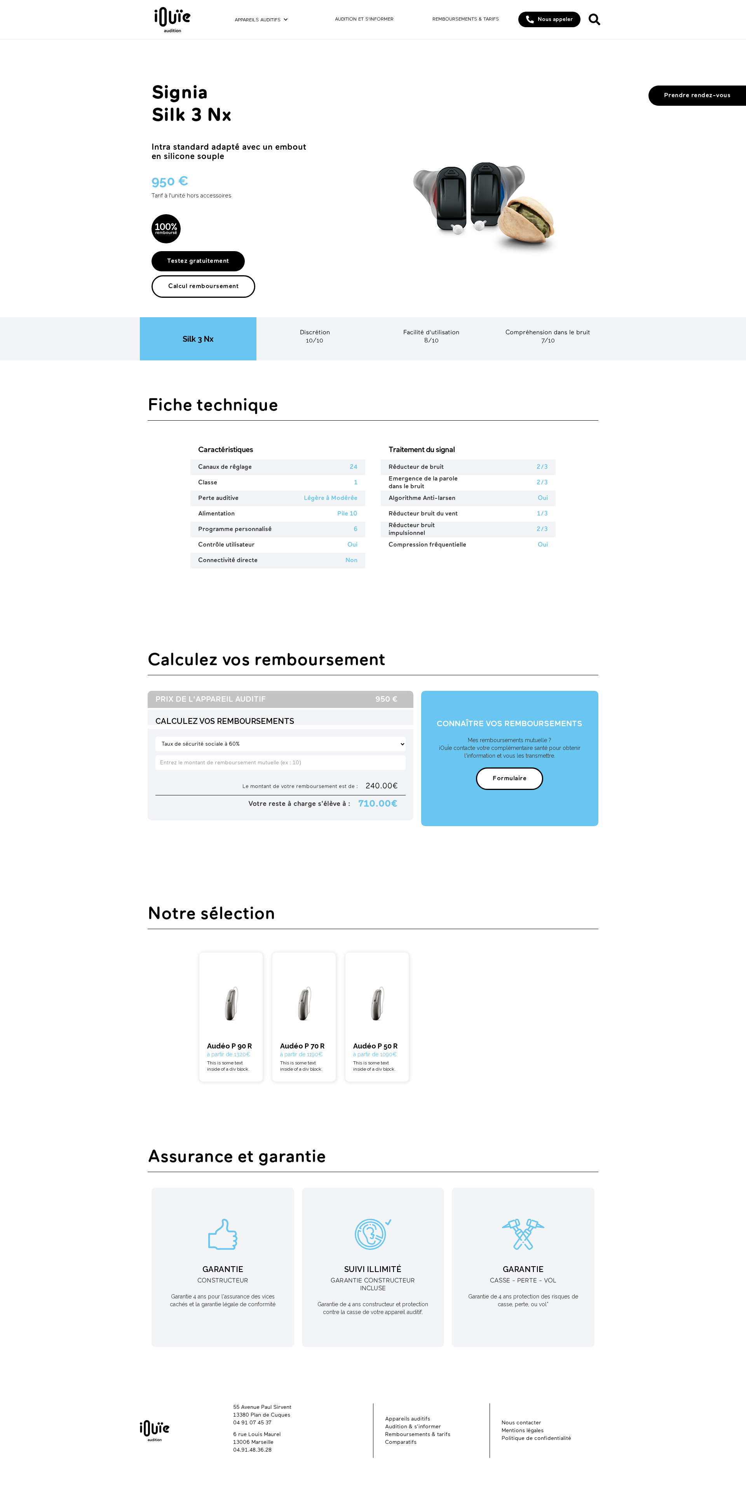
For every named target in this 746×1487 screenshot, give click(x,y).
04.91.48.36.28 (252, 1450)
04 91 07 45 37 (252, 1423)
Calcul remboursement (203, 286)
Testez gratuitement (198, 261)
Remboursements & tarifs (465, 19)
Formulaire (509, 779)
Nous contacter (521, 1423)
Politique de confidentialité (536, 1438)
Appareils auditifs (258, 20)
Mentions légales (523, 1430)
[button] (261, 19)
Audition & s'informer (413, 1426)
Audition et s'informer (364, 19)
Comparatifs (401, 1442)
